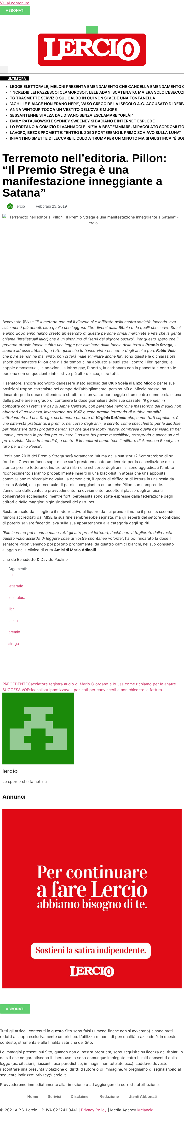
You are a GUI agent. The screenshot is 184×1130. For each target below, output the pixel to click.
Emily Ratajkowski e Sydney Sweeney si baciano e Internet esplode (82, 121)
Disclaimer (80, 1097)
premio (14, 632)
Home (32, 1097)
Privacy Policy (94, 1109)
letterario (15, 586)
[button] (4, 70)
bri (10, 575)
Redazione (109, 1097)
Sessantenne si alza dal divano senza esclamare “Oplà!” (71, 115)
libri (11, 609)
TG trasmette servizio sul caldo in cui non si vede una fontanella (82, 98)
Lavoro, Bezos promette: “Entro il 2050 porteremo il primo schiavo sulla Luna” (95, 132)
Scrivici (54, 1097)
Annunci (14, 796)
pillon (13, 621)
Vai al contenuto (14, 2)
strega (13, 644)
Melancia (145, 1109)
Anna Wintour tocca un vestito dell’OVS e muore (63, 109)
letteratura (16, 598)
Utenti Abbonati (142, 1097)
